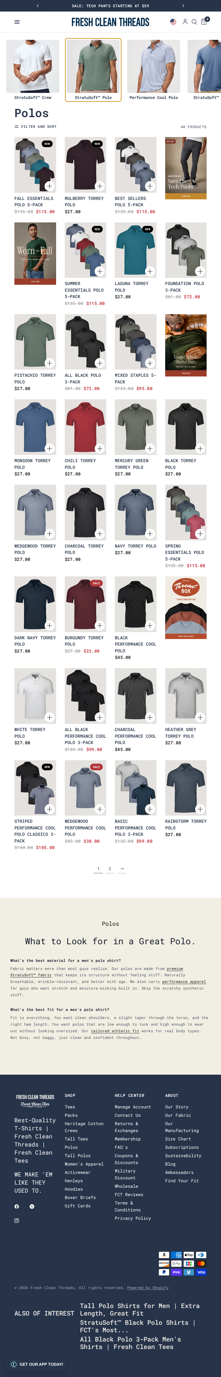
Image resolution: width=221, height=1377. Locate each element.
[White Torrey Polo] (35, 696)
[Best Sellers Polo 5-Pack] (136, 165)
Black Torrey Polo (180, 464)
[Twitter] (36, 1206)
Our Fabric (178, 1115)
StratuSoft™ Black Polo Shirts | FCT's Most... (138, 1326)
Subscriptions (182, 1147)
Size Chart (178, 1139)
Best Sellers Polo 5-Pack (130, 201)
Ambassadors (179, 1172)
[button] (37, 1364)
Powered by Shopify (148, 1287)
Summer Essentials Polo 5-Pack (84, 289)
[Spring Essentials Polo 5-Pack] (186, 512)
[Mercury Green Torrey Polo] (136, 427)
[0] (203, 22)
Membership (128, 1139)
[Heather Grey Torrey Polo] (186, 696)
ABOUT (172, 1095)
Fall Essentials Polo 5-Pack (33, 201)
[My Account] (185, 22)
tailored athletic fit (115, 1030)
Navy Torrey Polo (135, 546)
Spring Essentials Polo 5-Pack (184, 552)
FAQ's (121, 1147)
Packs (71, 1115)
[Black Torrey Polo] (186, 427)
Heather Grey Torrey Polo (180, 732)
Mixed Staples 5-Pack (135, 378)
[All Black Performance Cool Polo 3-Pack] (85, 696)
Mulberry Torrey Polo (84, 201)
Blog (170, 1164)
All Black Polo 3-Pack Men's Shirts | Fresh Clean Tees (130, 1343)
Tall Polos (78, 1155)
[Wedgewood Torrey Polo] (35, 512)
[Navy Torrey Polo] (136, 512)
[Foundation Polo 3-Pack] (186, 250)
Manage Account (133, 1107)
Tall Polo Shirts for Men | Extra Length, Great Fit (140, 1309)
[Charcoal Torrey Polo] (85, 512)
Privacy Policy (133, 1218)
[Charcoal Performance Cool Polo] (136, 696)
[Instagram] (20, 1220)
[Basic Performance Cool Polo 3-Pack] (136, 788)
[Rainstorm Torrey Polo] (186, 788)
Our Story (176, 1107)
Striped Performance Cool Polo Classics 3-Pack (35, 831)
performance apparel (184, 981)
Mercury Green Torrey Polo (131, 464)
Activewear (78, 1172)
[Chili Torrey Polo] (85, 427)
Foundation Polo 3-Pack (184, 286)
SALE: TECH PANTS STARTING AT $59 (110, 5)
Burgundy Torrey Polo (84, 641)
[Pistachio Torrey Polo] (35, 342)
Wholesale (126, 1186)
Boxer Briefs (80, 1197)
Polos (71, 1147)
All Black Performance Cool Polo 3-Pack (85, 735)
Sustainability (183, 1155)
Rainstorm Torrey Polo (186, 824)
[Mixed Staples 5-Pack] (136, 342)
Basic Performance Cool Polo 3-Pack (135, 827)
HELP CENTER (129, 1095)
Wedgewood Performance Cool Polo (85, 827)
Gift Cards (78, 1206)
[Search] (194, 22)
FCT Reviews (129, 1194)
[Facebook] (20, 1206)
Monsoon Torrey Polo (32, 464)
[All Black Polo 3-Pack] (85, 342)
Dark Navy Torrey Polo (35, 641)
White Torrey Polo (29, 732)
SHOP (70, 1095)
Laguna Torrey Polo (131, 286)
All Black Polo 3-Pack (83, 378)
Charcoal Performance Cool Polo (135, 735)
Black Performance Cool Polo (135, 644)
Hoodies (74, 1189)
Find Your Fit (182, 1180)
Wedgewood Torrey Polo (35, 549)
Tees (70, 1107)
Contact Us (128, 1115)
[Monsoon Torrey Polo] (35, 427)
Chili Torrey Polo (80, 464)
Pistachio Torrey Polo (35, 378)
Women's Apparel (84, 1164)
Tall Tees (76, 1139)
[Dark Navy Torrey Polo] (35, 604)
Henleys (74, 1180)
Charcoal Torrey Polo (84, 549)
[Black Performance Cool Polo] (136, 604)
